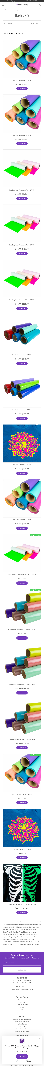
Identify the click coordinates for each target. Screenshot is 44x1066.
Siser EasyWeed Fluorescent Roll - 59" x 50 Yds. (22, 574)
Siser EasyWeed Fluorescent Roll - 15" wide (22, 245)
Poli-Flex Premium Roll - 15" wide (22, 355)
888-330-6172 (23, 986)
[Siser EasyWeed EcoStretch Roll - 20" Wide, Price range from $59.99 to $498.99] (22, 663)
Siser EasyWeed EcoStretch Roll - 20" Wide (22, 684)
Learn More (33, 1)
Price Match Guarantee (22, 1031)
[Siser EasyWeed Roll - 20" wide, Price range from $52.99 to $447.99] (22, 114)
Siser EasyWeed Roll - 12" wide (22, 519)
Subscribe (22, 970)
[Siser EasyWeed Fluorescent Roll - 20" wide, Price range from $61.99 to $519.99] (22, 278)
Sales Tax (22, 1002)
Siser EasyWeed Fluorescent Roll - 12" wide (22, 190)
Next (38, 922)
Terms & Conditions (22, 1029)
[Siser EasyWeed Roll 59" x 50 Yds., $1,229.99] (22, 773)
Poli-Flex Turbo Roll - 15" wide (22, 465)
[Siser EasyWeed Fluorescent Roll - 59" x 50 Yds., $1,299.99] (22, 553)
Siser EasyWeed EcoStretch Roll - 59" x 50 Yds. (22, 629)
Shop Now (22, 88)
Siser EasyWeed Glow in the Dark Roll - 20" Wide (22, 904)
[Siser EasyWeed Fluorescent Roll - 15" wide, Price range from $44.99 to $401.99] (22, 224)
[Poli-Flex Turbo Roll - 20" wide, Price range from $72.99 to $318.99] (22, 828)
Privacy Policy (22, 1026)
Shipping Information (22, 1021)
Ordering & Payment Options (22, 1019)
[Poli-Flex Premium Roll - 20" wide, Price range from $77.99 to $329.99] (22, 388)
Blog (22, 1009)
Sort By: (6, 33)
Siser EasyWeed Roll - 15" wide (22, 80)
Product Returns (22, 1024)
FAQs (22, 1007)
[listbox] (17, 33)
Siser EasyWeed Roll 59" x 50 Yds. (22, 794)
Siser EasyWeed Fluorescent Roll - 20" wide (22, 300)
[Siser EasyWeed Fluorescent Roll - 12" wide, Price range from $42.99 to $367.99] (22, 169)
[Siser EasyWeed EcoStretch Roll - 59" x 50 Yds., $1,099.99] (22, 608)
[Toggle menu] (3, 4)
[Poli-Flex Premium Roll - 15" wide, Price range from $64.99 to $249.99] (22, 333)
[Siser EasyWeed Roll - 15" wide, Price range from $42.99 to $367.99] (22, 59)
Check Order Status (22, 1004)
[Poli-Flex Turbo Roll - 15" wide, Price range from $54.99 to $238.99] (22, 443)
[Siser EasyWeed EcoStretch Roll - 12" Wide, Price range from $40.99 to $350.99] (22, 718)
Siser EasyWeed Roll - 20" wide (22, 135)
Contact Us (22, 1000)
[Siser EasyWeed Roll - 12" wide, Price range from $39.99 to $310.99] (22, 498)
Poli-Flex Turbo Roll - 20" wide (22, 849)
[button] (22, 23)
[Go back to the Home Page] (22, 5)
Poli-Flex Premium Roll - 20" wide (22, 410)
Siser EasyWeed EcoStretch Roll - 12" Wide (22, 739)
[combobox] (22, 9)
